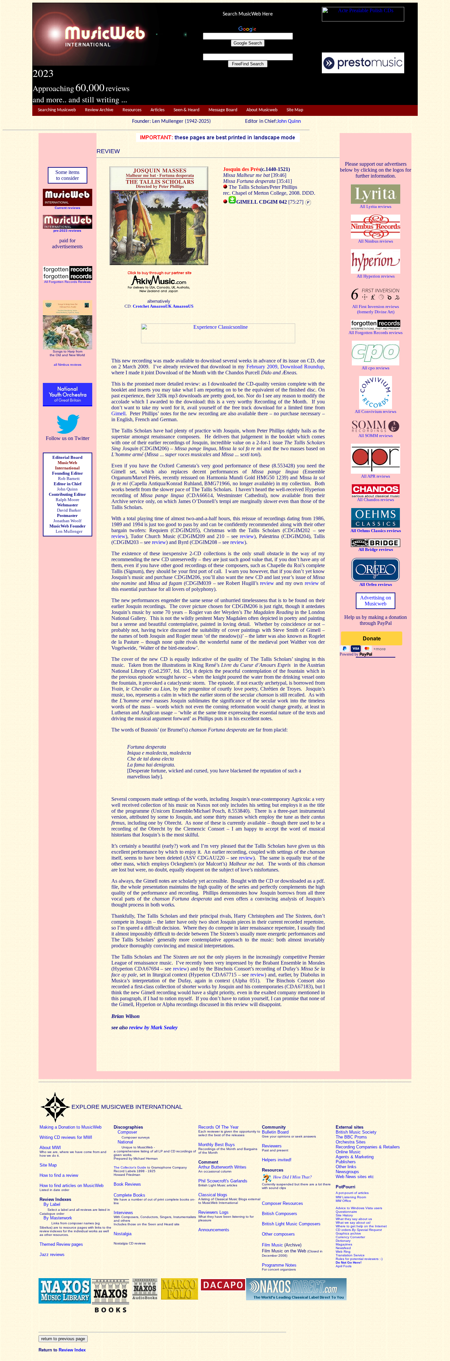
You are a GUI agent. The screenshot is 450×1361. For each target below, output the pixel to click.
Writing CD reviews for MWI (66, 1137)
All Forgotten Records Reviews (67, 282)
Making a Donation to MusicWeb (70, 1127)
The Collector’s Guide (130, 1167)
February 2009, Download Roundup (284, 366)
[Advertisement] (302, 89)
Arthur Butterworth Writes (222, 1167)
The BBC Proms (351, 1137)
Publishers (346, 1161)
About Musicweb (261, 110)
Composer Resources (282, 1203)
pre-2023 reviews (67, 230)
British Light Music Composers (291, 1223)
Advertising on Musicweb (375, 600)
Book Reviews (127, 1184)
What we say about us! (353, 1222)
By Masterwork (57, 1217)
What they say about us (354, 1219)
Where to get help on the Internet (361, 1226)
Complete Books (129, 1195)
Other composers (278, 1234)
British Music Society (356, 1132)
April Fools (344, 1266)
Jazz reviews (52, 1254)
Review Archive (99, 110)
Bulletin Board (275, 1132)
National (125, 1142)
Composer (127, 1132)
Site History (344, 1215)
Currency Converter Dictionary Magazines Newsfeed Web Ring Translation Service (350, 1246)
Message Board (223, 110)
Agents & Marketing (355, 1156)
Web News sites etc (355, 1176)
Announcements (213, 1229)
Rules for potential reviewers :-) (359, 1259)
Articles (157, 110)
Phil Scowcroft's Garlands (222, 1180)
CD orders (359, 1230)
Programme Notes (279, 1265)
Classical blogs (212, 1194)
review (118, 536)
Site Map (295, 110)
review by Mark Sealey (153, 1027)
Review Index (72, 1349)
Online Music (348, 1151)
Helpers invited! (277, 1159)
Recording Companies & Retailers (368, 1146)
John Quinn (289, 121)
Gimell (118, 413)
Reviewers (272, 1145)
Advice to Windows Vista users (359, 1208)
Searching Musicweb (57, 110)
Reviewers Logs (213, 1212)
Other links (346, 1166)
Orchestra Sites (351, 1142)
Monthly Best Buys (216, 1144)
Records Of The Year (218, 1127)
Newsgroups (347, 1171)
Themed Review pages (61, 1244)
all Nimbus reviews (67, 364)
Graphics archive (348, 1233)
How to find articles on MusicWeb (71, 1185)
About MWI (50, 1147)
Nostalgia (122, 1233)
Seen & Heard (186, 110)
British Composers (279, 1213)
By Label (51, 1204)
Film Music (272, 1244)
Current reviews (67, 208)
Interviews (123, 1212)
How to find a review (59, 1175)
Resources (132, 110)
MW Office (343, 1201)
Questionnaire (346, 1211)
